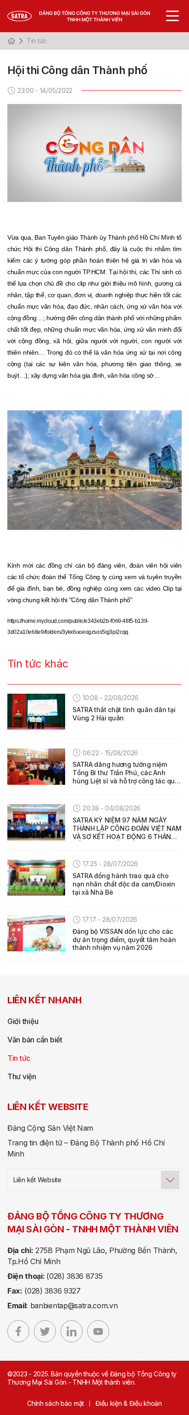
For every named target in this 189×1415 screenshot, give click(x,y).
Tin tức (37, 41)
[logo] (88, 16)
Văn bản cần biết (34, 1039)
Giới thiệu (22, 1021)
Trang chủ (11, 41)
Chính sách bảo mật (55, 1403)
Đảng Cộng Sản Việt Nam (50, 1128)
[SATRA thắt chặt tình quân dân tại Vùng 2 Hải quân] (36, 712)
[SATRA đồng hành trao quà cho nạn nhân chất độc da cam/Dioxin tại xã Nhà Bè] (36, 878)
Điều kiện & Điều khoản (128, 1403)
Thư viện (21, 1076)
